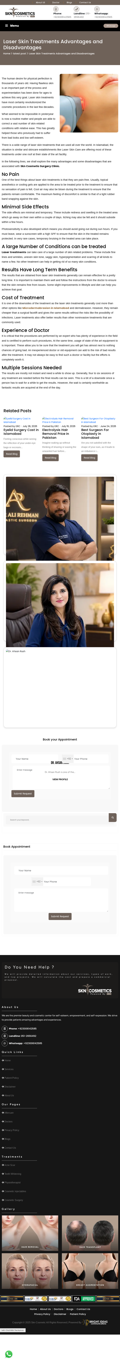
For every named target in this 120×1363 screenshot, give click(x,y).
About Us (45, 1309)
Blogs (69, 2)
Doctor (56, 2)
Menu (14, 26)
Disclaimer (60, 1314)
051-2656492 (82, 15)
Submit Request (23, 793)
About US (41, 2)
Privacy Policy (42, 1314)
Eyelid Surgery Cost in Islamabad (21, 432)
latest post (19, 53)
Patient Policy (78, 1314)
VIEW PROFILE (60, 779)
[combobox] (68, 759)
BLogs (69, 1309)
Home (6, 53)
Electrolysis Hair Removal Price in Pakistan (55, 434)
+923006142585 (62, 15)
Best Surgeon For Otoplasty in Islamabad (95, 434)
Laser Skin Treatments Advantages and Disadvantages (62, 53)
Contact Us (85, 2)
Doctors (58, 1309)
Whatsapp (111, 26)
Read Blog (11, 454)
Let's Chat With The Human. (13, 1330)
